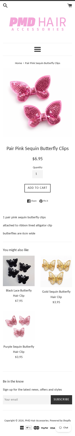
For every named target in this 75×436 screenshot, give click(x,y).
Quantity (37, 167)
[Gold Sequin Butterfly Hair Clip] (56, 271)
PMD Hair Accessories (36, 421)
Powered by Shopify (60, 421)
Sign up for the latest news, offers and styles (32, 389)
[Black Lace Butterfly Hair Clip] (19, 271)
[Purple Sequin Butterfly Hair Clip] (19, 326)
